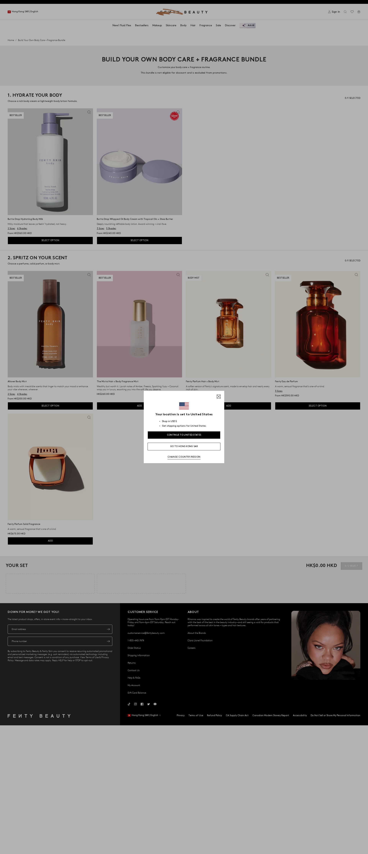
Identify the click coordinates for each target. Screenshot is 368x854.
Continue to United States (184, 435)
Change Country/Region (184, 457)
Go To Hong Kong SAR (184, 446)
